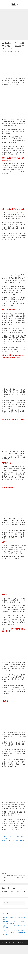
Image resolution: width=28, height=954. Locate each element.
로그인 (16, 891)
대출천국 (14, 4)
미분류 (6, 873)
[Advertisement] (14, 24)
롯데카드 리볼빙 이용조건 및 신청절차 (13, 840)
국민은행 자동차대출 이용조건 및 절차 (13, 930)
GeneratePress (22, 942)
